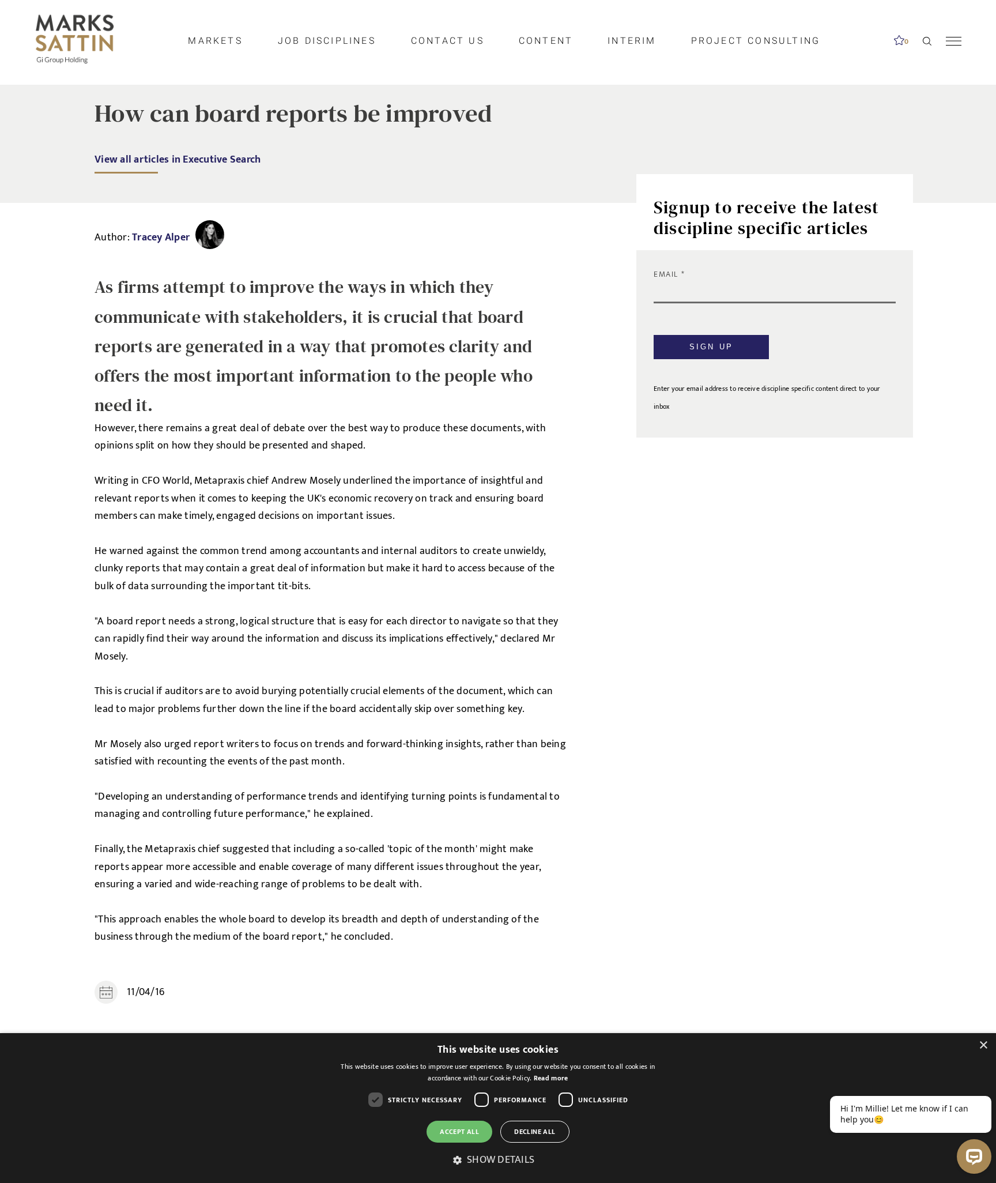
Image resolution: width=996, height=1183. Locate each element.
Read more (551, 1078)
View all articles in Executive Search (178, 159)
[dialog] (498, 1108)
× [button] (983, 1045)
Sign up (711, 346)
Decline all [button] (534, 1131)
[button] (498, 1160)
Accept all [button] (459, 1131)
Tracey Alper (161, 237)
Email (667, 274)
